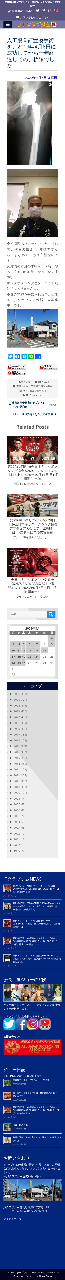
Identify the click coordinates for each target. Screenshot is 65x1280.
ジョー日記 (14, 1069)
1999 (17, 851)
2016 (17, 752)
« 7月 (13, 674)
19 (23, 656)
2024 (17, 705)
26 (23, 663)
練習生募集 (46, 386)
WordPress (45, 1276)
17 (13, 656)
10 (13, 650)
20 (29, 656)
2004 (17, 822)
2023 (17, 711)
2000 (17, 845)
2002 (17, 833)
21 (36, 656)
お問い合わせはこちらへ (34, 17)
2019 (17, 734)
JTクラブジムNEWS (22, 879)
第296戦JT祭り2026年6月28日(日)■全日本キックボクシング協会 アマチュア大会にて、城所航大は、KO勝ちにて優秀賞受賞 (36, 906)
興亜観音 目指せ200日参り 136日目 (32, 1080)
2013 (17, 769)
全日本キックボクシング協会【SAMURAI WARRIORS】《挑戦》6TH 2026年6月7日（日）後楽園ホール (36, 923)
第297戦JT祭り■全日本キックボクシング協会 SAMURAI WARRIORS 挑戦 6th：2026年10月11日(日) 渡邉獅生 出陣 (36, 888)
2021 (17, 723)
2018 (17, 740)
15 (44, 650)
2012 (17, 775)
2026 (17, 694)
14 (36, 650)
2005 (17, 816)
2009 (17, 792)
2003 (17, 827)
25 (19, 663)
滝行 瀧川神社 (20, 1124)
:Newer (34, 404)
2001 (17, 839)
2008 (17, 798)
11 (19, 650)
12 (23, 650)
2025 (17, 699)
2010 (17, 787)
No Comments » (34, 395)
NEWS (26, 390)
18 (19, 656)
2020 (17, 728)
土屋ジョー (26, 381)
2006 (17, 810)
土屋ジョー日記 (38, 390)
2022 (17, 717)
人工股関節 (34, 386)
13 (29, 650)
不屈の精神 (22, 386)
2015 (17, 757)
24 (13, 663)
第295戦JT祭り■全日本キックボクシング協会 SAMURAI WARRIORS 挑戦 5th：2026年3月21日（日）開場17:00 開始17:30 (35, 941)
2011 (17, 781)
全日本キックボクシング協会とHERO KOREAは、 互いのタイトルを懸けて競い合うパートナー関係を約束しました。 (37, 958)
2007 (17, 804)
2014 (17, 763)
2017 (17, 746)
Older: (33, 414)
